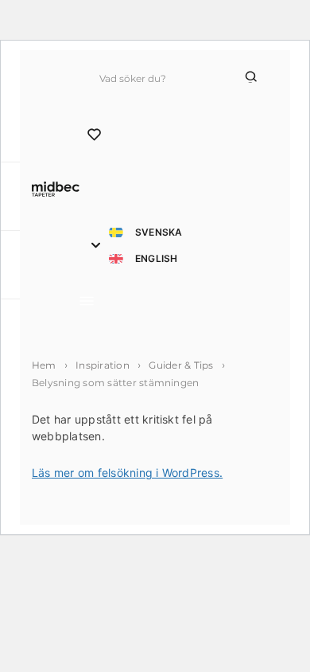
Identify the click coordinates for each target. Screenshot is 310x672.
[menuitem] (145, 232)
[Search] (250, 78)
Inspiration (103, 365)
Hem (44, 365)
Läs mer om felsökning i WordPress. (127, 472)
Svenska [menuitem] (159, 232)
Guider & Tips (181, 365)
